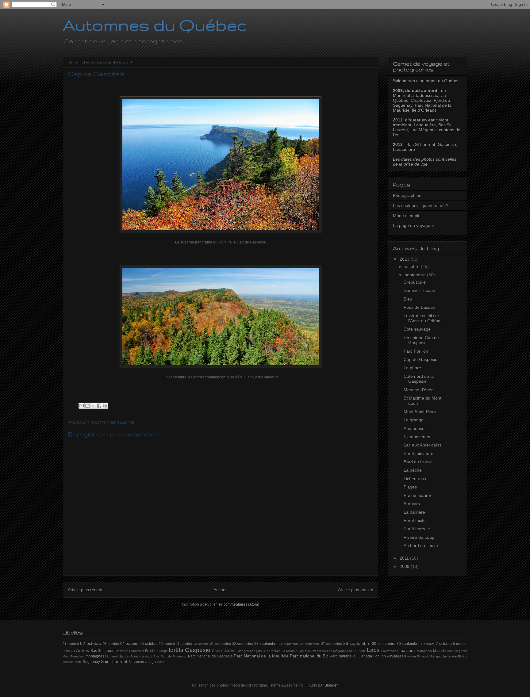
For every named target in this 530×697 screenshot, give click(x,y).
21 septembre (220, 643)
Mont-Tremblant (74, 656)
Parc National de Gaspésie (210, 656)
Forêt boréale (417, 528)
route (78, 662)
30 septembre (408, 643)
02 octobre (90, 643)
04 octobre (129, 643)
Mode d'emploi (407, 215)
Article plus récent (85, 589)
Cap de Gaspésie (420, 359)
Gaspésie (197, 650)
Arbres (82, 650)
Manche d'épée (419, 389)
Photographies (407, 195)
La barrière (414, 512)
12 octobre (201, 643)
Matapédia (424, 651)
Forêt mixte (415, 520)
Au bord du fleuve (421, 545)
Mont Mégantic (457, 651)
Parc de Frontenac (174, 656)
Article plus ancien (355, 589)
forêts (176, 650)
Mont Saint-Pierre (421, 411)
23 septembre (266, 643)
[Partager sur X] (93, 406)
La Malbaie (289, 651)
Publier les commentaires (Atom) (232, 604)
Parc (156, 656)
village (150, 662)
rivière (452, 656)
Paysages (395, 656)
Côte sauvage (417, 329)
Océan (134, 656)
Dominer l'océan (419, 290)
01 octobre (71, 643)
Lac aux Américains (422, 444)
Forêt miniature (418, 453)
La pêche (413, 470)
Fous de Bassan (419, 307)
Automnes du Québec (155, 25)
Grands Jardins (223, 651)
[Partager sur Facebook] (99, 406)
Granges (242, 651)
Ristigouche (438, 656)
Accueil (220, 589)
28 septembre (357, 643)
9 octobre (460, 643)
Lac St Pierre (356, 651)
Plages (410, 486)
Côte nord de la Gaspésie (419, 379)
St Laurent (136, 662)
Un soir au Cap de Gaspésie (421, 340)
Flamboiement (418, 436)
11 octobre (184, 643)
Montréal (111, 656)
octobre (413, 266)
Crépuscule (415, 282)
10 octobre (167, 643)
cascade (122, 651)
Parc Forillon (416, 351)
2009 (405, 566)
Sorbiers (412, 503)
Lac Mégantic (336, 651)
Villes (160, 662)
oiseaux (146, 656)
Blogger (331, 685)
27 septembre (331, 643)
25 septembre (310, 643)
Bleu (408, 299)
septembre (416, 274)
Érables (150, 651)
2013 (405, 259)
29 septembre (383, 643)
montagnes (95, 656)
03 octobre (111, 643)
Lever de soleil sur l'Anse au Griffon (422, 318)
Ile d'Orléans (271, 651)
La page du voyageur (413, 225)
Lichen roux (415, 478)
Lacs (373, 650)
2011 (405, 558)
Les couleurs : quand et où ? (420, 205)
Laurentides (389, 651)
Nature (123, 656)
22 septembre (242, 643)
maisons (407, 650)
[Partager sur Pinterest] (105, 406)
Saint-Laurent (114, 661)
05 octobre (149, 643)
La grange (414, 419)
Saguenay (91, 662)
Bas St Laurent (102, 651)
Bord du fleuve (418, 461)
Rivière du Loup (419, 537)
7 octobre (444, 643)
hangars (256, 651)
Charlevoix (136, 651)
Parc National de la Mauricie (261, 655)
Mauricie (439, 651)
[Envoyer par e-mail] (82, 406)
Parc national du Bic (309, 655)
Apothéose (414, 428)
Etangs (162, 651)
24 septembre (289, 643)
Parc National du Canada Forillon (358, 656)
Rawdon (410, 656)
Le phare (412, 367)
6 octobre (428, 643)
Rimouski (423, 656)
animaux (69, 651)
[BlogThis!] (87, 406)
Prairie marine (417, 495)
